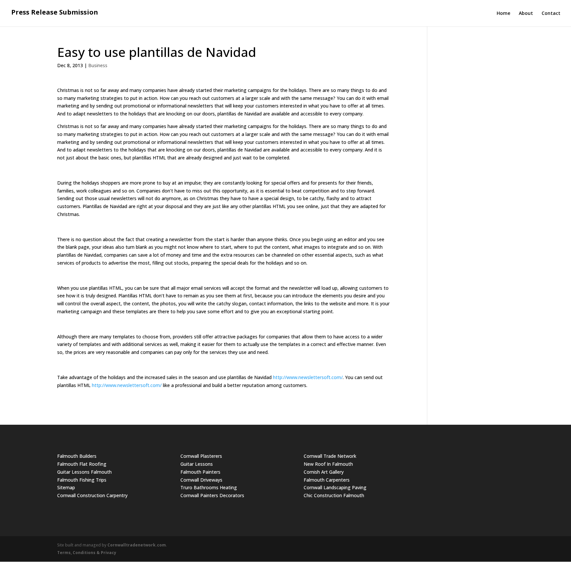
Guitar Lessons (196, 464)
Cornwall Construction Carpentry (92, 495)
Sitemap (66, 487)
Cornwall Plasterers (201, 456)
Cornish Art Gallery (324, 472)
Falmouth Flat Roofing (81, 464)
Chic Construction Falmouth (334, 495)
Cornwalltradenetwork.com (136, 545)
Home (503, 13)
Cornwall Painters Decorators (212, 495)
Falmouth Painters (200, 472)
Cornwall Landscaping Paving (335, 487)
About (526, 13)
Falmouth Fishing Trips (81, 480)
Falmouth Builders (76, 456)
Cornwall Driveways (201, 480)
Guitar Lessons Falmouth (84, 472)
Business (97, 65)
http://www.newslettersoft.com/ (308, 377)
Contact (551, 13)
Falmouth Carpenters (327, 480)
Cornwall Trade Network (330, 456)
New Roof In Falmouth (328, 464)
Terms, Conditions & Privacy (86, 552)
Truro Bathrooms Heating (208, 487)
